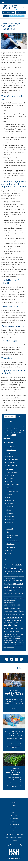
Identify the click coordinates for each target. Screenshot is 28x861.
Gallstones (10, 488)
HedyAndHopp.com (16, 858)
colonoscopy (8, 576)
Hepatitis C (10, 522)
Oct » (8, 438)
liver (19, 75)
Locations (14, 821)
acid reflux (6, 564)
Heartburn (10, 507)
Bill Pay (6, 15)
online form (15, 405)
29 (17, 432)
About (14, 805)
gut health (10, 631)
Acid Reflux (10, 447)
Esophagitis (10, 478)
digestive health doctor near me (10, 598)
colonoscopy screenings (11, 580)
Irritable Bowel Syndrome (14, 644)
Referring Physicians (8, 12)
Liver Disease (11, 547)
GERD (8, 497)
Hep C (9, 510)
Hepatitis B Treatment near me (10, 638)
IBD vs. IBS (10, 529)
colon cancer (15, 573)
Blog (14, 831)
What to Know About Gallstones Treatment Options (14, 733)
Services (14, 815)
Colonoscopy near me (10, 578)
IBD (8, 526)
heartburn (12, 634)
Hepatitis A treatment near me (15, 636)
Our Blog (14, 668)
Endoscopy (10, 475)
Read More (14, 708)
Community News (12, 459)
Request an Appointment (17, 15)
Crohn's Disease (12, 465)
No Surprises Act (14, 824)
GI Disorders (10, 500)
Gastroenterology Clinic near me (12, 620)
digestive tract (20, 598)
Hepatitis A (10, 516)
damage (10, 78)
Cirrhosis (9, 453)
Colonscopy (10, 456)
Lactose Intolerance (13, 541)
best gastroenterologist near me (13, 571)
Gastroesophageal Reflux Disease (11, 622)
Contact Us (14, 828)
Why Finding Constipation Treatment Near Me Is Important (14, 693)
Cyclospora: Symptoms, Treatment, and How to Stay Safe (14, 771)
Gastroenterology (12, 491)
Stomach (9, 553)
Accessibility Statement (14, 837)
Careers (14, 809)
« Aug (5, 438)
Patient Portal (21, 12)
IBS (8, 532)
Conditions (14, 812)
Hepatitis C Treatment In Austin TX (11, 640)
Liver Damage (11, 544)
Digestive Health (12, 472)
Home (14, 802)
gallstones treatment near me (10, 600)
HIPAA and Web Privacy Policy (14, 834)
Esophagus (10, 481)
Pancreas (9, 550)
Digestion (10, 469)
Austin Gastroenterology (18, 380)
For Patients (14, 818)
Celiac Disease (11, 450)
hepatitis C (4, 62)
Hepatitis (10, 513)
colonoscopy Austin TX (18, 576)
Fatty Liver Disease (13, 484)
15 (16, 428)
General (9, 494)
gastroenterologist (9, 602)
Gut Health (10, 503)
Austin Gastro (12, 564)
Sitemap (14, 840)
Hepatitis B (10, 519)
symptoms (11, 196)
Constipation (11, 462)
